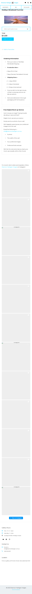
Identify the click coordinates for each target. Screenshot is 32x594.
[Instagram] (9, 539)
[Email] (3, 539)
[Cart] (30, 2)
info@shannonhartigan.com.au (13, 131)
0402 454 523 (7, 551)
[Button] (25, 2)
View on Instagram (17, 518)
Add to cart (7, 39)
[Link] (9, 2)
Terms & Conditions (16, 589)
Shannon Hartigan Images (9, 167)
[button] (28, 2)
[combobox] (16, 29)
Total (3, 33)
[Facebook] (6, 539)
